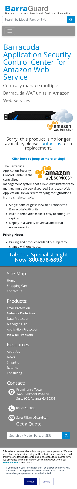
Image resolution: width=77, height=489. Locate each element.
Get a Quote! (29, 424)
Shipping (13, 362)
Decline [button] (46, 481)
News (11, 357)
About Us (13, 352)
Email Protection (18, 308)
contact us (50, 143)
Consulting (14, 373)
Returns (12, 368)
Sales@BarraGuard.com (32, 417)
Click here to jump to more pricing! (38, 159)
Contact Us (14, 291)
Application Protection (22, 329)
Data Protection (18, 319)
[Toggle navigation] (9, 31)
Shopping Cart (17, 286)
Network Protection (21, 313)
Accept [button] (30, 481)
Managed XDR (17, 324)
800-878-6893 (25, 408)
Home (11, 280)
